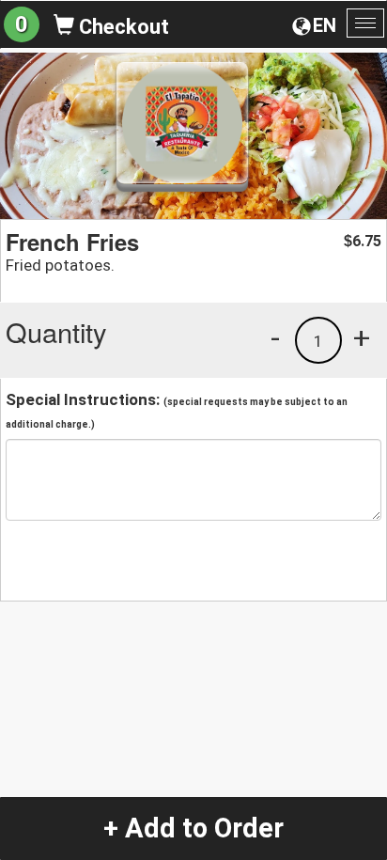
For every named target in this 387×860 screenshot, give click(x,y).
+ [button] (361, 337)
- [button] (275, 337)
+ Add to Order (193, 828)
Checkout (121, 27)
